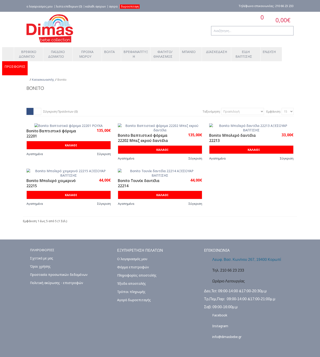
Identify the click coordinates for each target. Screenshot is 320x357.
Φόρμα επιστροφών (133, 267)
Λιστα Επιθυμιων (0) (69, 6)
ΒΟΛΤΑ (109, 51)
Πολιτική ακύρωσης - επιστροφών (56, 283)
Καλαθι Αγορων (95, 6)
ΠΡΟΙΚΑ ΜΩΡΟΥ (86, 54)
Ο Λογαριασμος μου (39, 6)
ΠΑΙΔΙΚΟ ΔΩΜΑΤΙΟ (57, 54)
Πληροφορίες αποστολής (136, 275)
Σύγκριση (104, 154)
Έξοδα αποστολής (131, 283)
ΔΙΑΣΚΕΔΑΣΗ (216, 51)
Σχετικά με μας (41, 258)
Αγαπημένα (34, 154)
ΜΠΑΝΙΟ (189, 51)
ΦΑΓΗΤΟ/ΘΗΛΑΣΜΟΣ (162, 54)
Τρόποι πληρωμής (131, 291)
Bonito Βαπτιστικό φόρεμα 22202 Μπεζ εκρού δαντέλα (143, 138)
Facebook (219, 315)
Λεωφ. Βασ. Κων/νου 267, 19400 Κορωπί (246, 260)
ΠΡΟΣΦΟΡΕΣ (14, 67)
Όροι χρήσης (40, 266)
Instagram (220, 326)
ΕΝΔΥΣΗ (269, 51)
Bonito (62, 79)
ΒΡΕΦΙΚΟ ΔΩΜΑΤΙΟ (28, 54)
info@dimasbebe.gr (227, 336)
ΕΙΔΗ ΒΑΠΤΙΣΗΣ (243, 54)
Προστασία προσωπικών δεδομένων (59, 274)
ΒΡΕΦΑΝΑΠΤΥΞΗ (135, 54)
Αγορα (113, 6)
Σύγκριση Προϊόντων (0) (60, 111)
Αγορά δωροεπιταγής (134, 300)
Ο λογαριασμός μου (132, 259)
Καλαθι (70, 145)
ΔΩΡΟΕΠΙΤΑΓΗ (130, 6)
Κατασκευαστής (43, 79)
